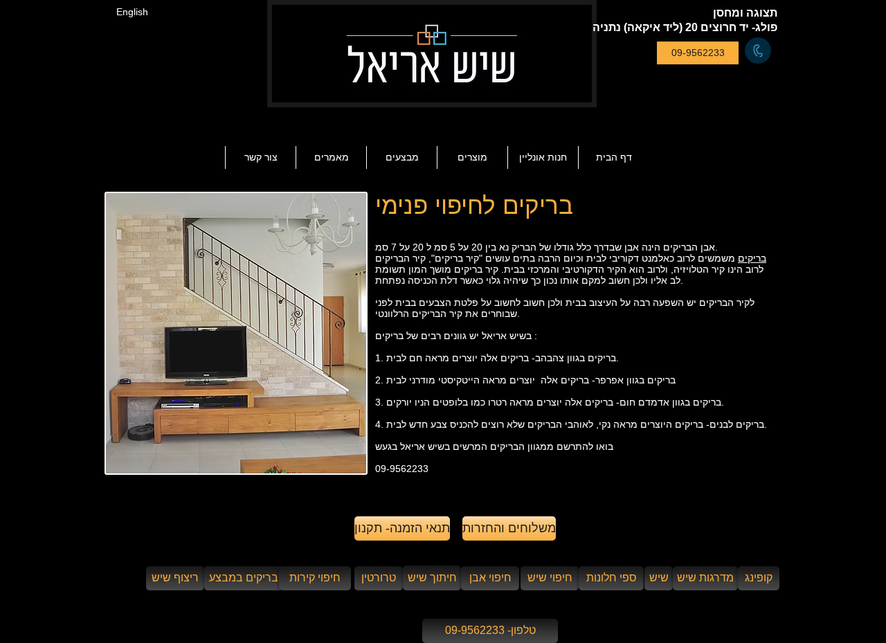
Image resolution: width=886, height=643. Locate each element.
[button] (331, 157)
